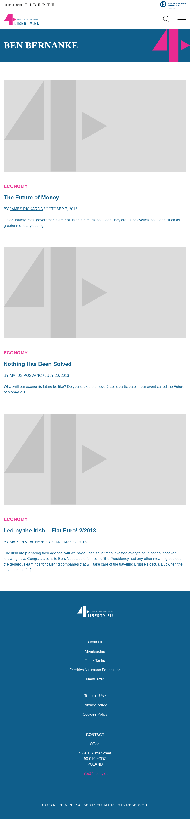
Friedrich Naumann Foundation (95, 670)
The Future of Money (31, 197)
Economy (16, 186)
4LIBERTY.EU (90, 805)
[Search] (166, 19)
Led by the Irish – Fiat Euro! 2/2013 (50, 530)
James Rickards (26, 209)
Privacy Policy (95, 705)
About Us (95, 642)
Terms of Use (95, 696)
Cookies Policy (95, 714)
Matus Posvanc (26, 375)
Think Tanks (95, 661)
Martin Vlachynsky (30, 542)
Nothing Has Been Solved (38, 364)
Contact (95, 735)
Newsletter (95, 679)
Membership (95, 651)
